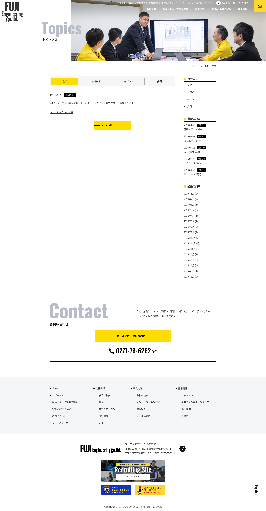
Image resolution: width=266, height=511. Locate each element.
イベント (128, 81)
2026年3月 (189, 221)
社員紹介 (186, 416)
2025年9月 (189, 254)
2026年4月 (189, 215)
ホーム (195, 66)
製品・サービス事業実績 (175, 9)
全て (65, 81)
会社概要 (103, 416)
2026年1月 (189, 232)
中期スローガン (107, 409)
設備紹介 (141, 409)
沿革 (101, 422)
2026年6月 (189, 204)
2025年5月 (189, 276)
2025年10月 (190, 248)
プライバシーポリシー (63, 422)
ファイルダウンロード (61, 112)
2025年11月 (190, 243)
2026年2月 (189, 226)
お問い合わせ (59, 416)
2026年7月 (189, 199)
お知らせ (95, 81)
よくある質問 (144, 416)
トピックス (58, 395)
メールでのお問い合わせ (131, 336)
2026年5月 (189, 210)
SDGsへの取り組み (221, 9)
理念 (101, 402)
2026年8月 (189, 193)
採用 (159, 81)
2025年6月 (189, 270)
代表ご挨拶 (105, 395)
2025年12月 (190, 237)
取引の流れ (142, 395)
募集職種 (186, 409)
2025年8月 (189, 259)
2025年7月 (189, 265)
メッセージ (187, 395)
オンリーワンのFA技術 (148, 402)
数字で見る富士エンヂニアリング (198, 402)
